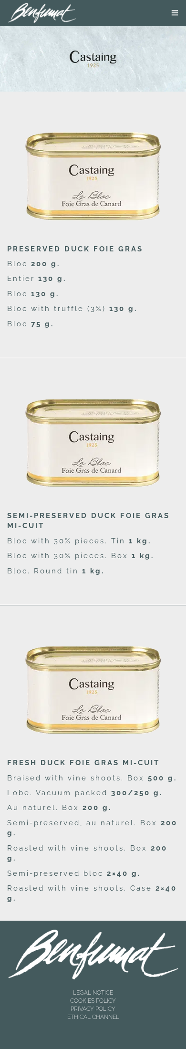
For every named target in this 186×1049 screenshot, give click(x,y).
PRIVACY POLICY (93, 1009)
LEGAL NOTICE (93, 992)
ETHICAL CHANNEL (93, 1017)
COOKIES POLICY (93, 1000)
